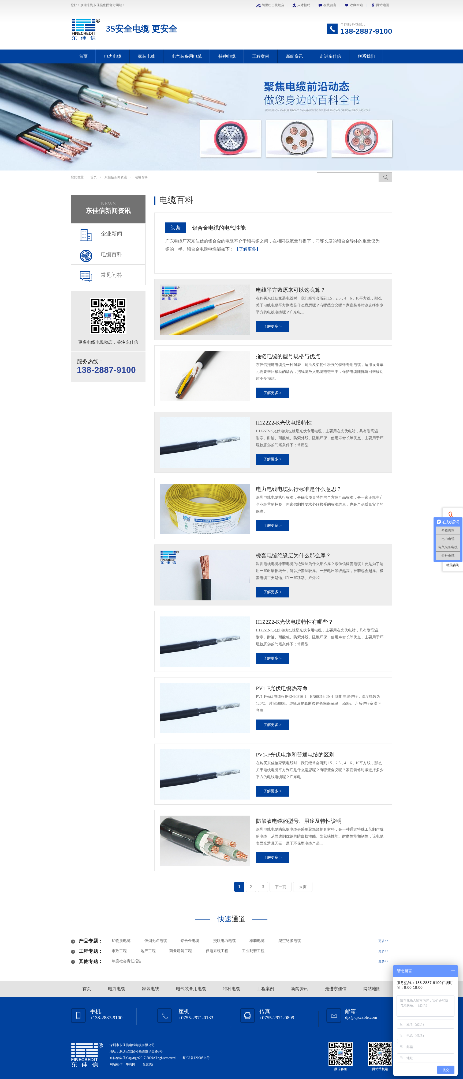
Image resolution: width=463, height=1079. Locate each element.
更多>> (383, 941)
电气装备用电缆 (187, 56)
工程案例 (260, 56)
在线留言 (329, 5)
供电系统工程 (217, 951)
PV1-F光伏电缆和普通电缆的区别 (295, 755)
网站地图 (382, 5)
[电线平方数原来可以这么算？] (205, 310)
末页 (303, 887)
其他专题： (91, 961)
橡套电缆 (256, 941)
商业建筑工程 (180, 951)
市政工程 (119, 951)
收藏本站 (356, 5)
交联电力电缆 (224, 941)
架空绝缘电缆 (289, 941)
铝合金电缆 (190, 941)
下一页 (280, 887)
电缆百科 (141, 177)
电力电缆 (112, 56)
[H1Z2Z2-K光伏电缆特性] (205, 442)
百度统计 (148, 1064)
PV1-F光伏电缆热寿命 (282, 688)
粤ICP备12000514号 (196, 1058)
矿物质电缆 (121, 941)
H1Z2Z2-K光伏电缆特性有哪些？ (294, 622)
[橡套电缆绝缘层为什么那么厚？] (205, 575)
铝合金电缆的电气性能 (219, 228)
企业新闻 (111, 234)
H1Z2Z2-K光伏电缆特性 (284, 423)
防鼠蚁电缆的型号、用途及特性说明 (299, 821)
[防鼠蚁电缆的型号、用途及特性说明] (205, 841)
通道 (231, 919)
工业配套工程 (253, 951)
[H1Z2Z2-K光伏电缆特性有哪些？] (205, 641)
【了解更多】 (247, 249)
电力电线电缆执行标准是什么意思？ (299, 489)
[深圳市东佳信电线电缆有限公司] (86, 41)
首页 (83, 56)
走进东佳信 (330, 56)
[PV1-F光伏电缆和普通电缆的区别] (205, 774)
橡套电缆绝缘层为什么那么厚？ (293, 555)
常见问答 (111, 275)
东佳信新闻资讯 (116, 177)
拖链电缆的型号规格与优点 (288, 356)
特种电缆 (227, 56)
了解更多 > (272, 326)
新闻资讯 (294, 56)
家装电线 (146, 56)
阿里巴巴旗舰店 (273, 5)
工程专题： (91, 951)
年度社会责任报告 (127, 961)
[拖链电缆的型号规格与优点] (205, 376)
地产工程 (148, 951)
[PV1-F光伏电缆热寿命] (205, 708)
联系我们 (366, 56)
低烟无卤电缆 (155, 941)
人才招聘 (303, 5)
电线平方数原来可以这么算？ (291, 290)
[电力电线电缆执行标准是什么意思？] (205, 509)
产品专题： (91, 941)
